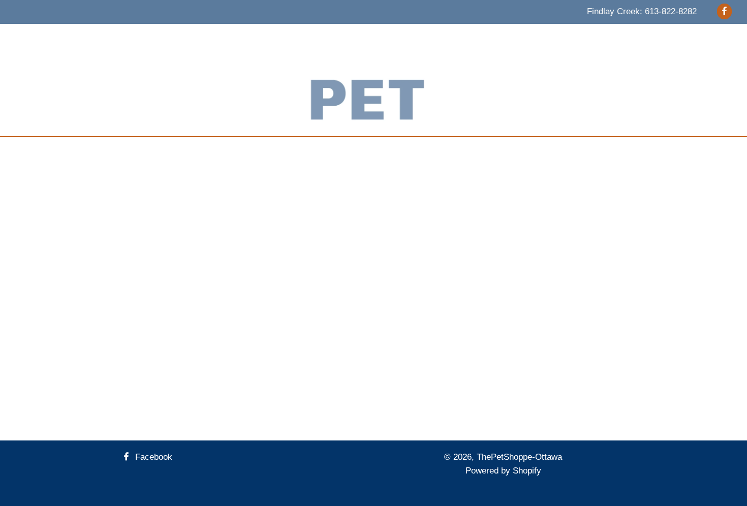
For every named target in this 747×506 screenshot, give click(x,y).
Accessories (312, 36)
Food (199, 36)
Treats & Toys (249, 36)
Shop (524, 36)
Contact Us (479, 36)
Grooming (367, 36)
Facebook (152, 457)
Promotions (422, 36)
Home (164, 36)
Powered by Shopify (503, 471)
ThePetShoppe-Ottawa (519, 457)
